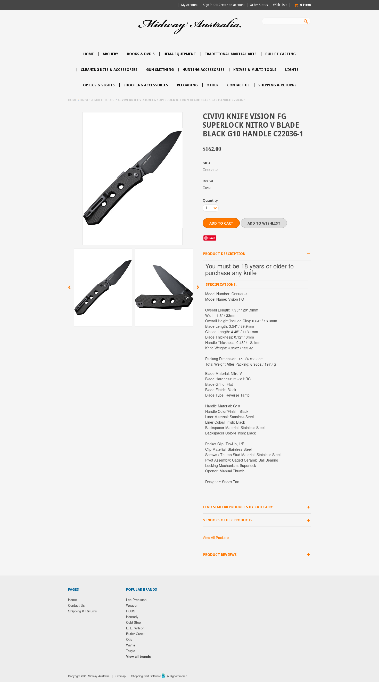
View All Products (216, 537)
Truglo (130, 650)
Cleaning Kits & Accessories (109, 69)
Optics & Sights (99, 85)
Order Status (259, 5)
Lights (292, 69)
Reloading (187, 85)
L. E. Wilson (135, 628)
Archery (110, 54)
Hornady (132, 616)
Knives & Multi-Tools (254, 69)
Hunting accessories (204, 69)
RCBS (130, 611)
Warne (130, 645)
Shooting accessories (145, 85)
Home (72, 100)
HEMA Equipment (179, 54)
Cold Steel (134, 622)
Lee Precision (136, 599)
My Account (189, 5)
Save (212, 238)
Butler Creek (135, 633)
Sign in (207, 5)
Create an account (232, 5)
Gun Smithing (160, 69)
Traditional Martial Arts (231, 54)
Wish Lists (280, 5)
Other (212, 85)
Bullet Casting (280, 54)
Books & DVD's (141, 54)
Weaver (131, 605)
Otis (129, 639)
